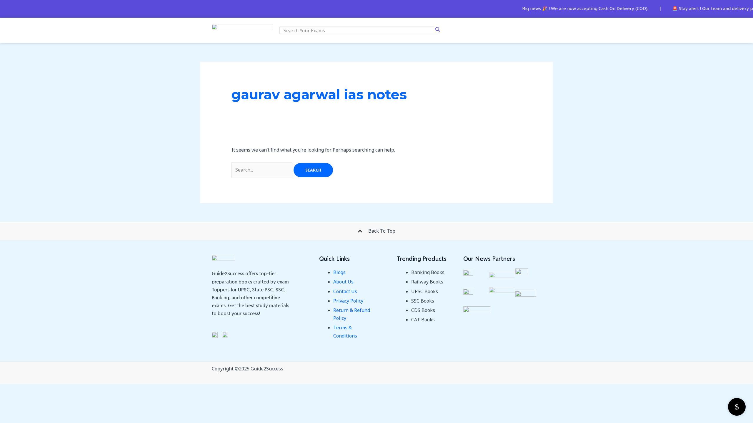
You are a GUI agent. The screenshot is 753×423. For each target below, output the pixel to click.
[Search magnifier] (437, 29)
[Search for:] (262, 170)
